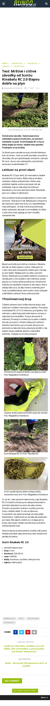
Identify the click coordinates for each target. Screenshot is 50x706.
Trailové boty (32, 63)
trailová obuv (33, 618)
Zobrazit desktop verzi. (26, 691)
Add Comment (12, 681)
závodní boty (9, 622)
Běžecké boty (17, 63)
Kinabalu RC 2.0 (9, 618)
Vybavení (5, 66)
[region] (25, 587)
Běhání (5, 63)
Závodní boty (19, 66)
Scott (21, 618)
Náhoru (43, 697)
